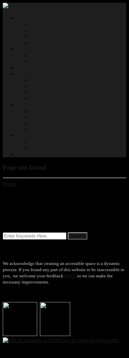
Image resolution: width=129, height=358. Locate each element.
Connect (26, 135)
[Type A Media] (5, 6)
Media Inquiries (47, 61)
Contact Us (42, 142)
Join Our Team (46, 92)
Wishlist (38, 117)
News (23, 49)
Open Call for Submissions (59, 80)
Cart (21, 154)
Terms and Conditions (54, 129)
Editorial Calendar (50, 55)
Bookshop (28, 104)
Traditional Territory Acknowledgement (73, 30)
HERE (70, 275)
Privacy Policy (46, 43)
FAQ (35, 98)
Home (9, 184)
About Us (27, 18)
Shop (36, 111)
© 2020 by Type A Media (30, 352)
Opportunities (31, 74)
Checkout (40, 123)
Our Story (41, 24)
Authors (25, 67)
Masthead (40, 36)
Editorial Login (46, 148)
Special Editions (47, 86)
